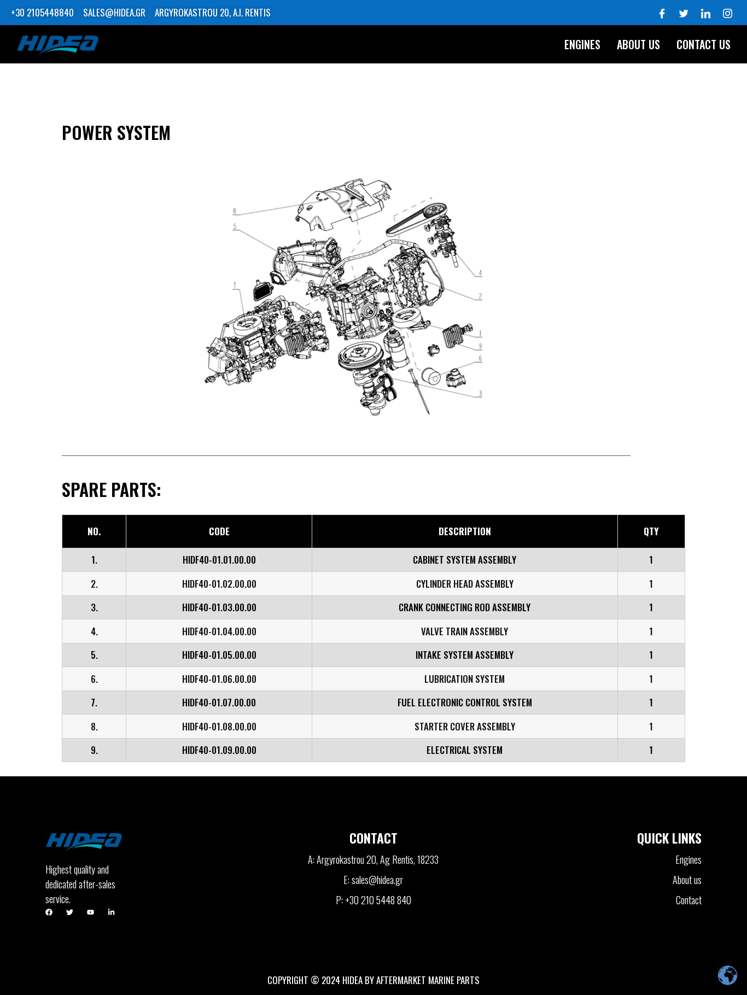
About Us (638, 44)
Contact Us (703, 44)
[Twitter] (683, 12)
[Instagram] (727, 12)
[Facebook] (661, 12)
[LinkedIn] (705, 12)
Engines (582, 44)
